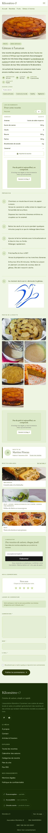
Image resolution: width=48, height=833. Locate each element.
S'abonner (24, 558)
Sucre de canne (10, 125)
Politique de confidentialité (13, 782)
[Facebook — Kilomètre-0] (9, 718)
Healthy (32, 94)
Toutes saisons (7, 90)
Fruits (19, 9)
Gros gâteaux (16, 44)
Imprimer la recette (25, 154)
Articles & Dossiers (9, 738)
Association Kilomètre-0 (15, 820)
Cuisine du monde (21, 94)
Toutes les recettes (10, 749)
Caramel (7, 148)
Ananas (6, 120)
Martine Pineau (21, 452)
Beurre (6, 134)
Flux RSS (5, 767)
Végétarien (41, 94)
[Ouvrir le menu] (44, 3)
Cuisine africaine (8, 94)
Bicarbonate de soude (12, 144)
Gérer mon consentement (26, 830)
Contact (5, 734)
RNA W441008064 (34, 820)
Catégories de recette (11, 758)
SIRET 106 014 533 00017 (25, 825)
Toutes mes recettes (35, 455)
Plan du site (6, 763)
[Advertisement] (24, 174)
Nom (4, 641)
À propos (5, 729)
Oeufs (6, 130)
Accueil (4, 9)
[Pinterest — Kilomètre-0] (4, 718)
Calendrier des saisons (11, 753)
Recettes (12, 9)
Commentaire (7, 614)
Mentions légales (8, 778)
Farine (6, 139)
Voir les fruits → (41, 463)
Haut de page (37, 814)
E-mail (5, 653)
